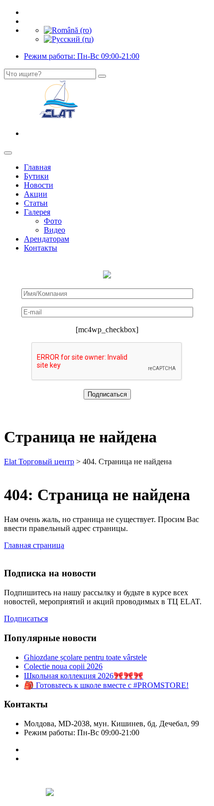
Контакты (40, 248)
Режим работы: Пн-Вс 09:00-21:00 (81, 56)
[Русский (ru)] (69, 39)
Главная (37, 167)
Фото (53, 221)
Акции (35, 194)
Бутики (36, 176)
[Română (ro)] (68, 30)
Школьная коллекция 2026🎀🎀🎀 (83, 676)
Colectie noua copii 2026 (63, 666)
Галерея (37, 212)
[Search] (102, 76)
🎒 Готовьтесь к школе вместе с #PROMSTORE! (106, 685)
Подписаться (26, 618)
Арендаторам (46, 239)
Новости (38, 185)
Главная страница (34, 545)
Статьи (36, 203)
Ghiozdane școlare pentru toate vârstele (85, 657)
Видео (54, 230)
